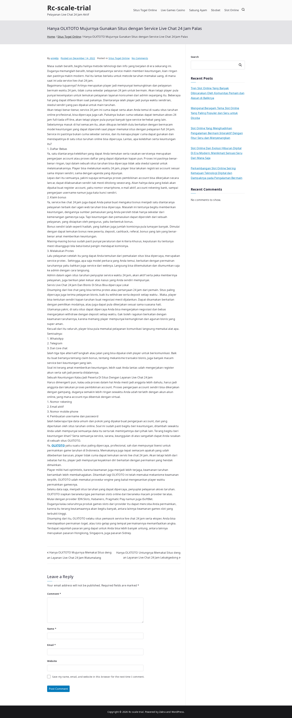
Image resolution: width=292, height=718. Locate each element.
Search (195, 56)
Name (51, 628)
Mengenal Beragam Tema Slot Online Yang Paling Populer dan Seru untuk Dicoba (215, 113)
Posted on (78, 58)
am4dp (55, 58)
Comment (54, 593)
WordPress (178, 711)
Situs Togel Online (145, 10)
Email (51, 645)
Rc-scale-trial (69, 7)
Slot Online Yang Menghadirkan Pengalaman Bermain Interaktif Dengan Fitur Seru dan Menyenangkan (217, 133)
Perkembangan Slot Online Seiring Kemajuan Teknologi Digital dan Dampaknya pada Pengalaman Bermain (216, 173)
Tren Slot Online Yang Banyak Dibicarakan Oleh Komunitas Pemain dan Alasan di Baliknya (217, 93)
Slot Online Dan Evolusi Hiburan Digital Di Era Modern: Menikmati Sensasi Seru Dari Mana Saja (216, 153)
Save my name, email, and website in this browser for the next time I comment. (98, 676)
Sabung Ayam (198, 10)
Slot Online (231, 10)
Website (52, 661)
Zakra (162, 711)
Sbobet (215, 10)
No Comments (140, 58)
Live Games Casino (173, 10)
